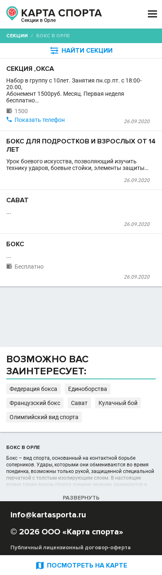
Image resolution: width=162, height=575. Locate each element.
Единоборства (87, 389)
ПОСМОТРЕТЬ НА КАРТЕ (81, 565)
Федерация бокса (33, 389)
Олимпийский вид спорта (44, 417)
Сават (79, 403)
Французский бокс (35, 403)
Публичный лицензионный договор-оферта (70, 547)
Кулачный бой (117, 403)
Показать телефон (40, 119)
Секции (17, 36)
